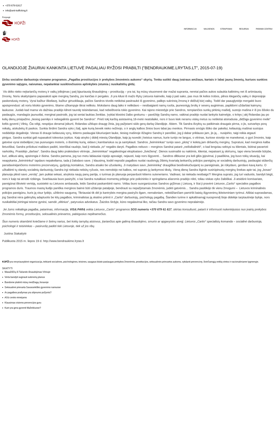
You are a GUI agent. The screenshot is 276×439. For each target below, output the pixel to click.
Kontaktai (144, 327)
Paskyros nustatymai (218, 333)
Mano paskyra (215, 321)
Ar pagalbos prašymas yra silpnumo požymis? (28, 292)
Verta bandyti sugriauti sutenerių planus (25, 277)
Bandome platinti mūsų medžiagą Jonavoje (27, 282)
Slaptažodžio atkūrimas (219, 338)
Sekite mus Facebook (17, 367)
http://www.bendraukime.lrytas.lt (63, 241)
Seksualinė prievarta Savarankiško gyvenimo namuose (33, 287)
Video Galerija (77, 327)
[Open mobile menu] (2, 44)
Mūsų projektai (147, 338)
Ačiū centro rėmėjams (16, 297)
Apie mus (144, 321)
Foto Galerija (77, 321)
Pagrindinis (7, 60)
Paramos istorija (216, 327)
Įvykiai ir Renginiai (148, 333)
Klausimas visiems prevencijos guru (23, 302)
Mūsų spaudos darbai (81, 333)
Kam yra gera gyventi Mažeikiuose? (23, 308)
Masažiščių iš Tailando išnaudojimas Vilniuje (27, 272)
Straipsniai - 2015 (22, 60)
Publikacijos (76, 338)
